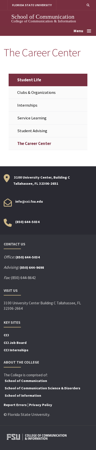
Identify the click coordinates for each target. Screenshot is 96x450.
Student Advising (32, 130)
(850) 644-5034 (27, 222)
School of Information (23, 395)
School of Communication (42, 16)
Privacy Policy (40, 405)
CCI (6, 335)
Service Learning (32, 118)
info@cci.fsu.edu (29, 201)
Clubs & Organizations (36, 92)
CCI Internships (16, 350)
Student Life (29, 80)
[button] (88, 5)
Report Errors (15, 405)
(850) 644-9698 (32, 267)
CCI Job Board (15, 342)
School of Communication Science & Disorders (42, 388)
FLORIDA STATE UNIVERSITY (32, 5)
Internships (27, 105)
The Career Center (34, 143)
